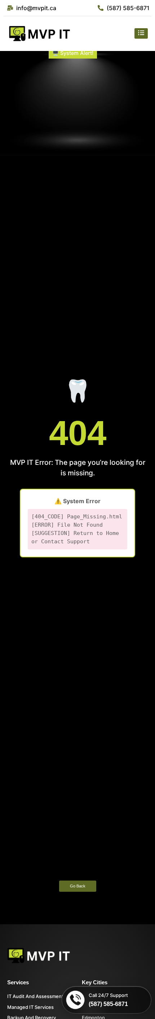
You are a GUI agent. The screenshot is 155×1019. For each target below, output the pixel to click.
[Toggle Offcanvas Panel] (141, 33)
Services (18, 982)
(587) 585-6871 (108, 1004)
